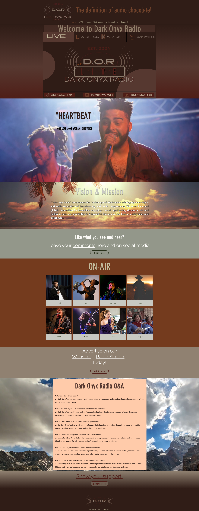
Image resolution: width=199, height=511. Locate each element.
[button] (59, 290)
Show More (99, 343)
